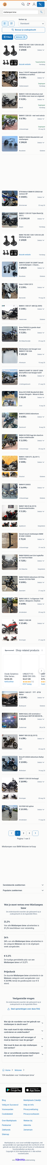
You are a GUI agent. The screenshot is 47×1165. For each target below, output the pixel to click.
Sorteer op (23, 19)
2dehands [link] (6, 1130)
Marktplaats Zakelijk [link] (32, 1100)
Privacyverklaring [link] (31, 1109)
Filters (9, 37)
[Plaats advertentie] (41, 4)
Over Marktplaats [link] (9, 1120)
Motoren (19, 37)
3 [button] (29, 833)
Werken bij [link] (28, 1120)
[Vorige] (12, 833)
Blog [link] (4, 1100)
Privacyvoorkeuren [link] (31, 1114)
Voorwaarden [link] (7, 1109)
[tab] (5, 23)
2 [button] (23, 833)
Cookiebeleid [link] (7, 1114)
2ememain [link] (28, 1130)
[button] (28, 4)
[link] (5, 4)
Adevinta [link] (27, 1125)
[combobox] (20, 12)
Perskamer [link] (6, 1125)
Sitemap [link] (5, 1134)
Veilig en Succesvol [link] (10, 1105)
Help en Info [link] (29, 1105)
